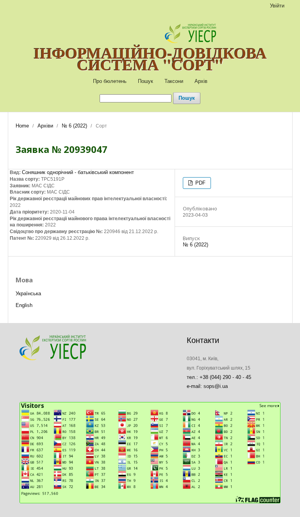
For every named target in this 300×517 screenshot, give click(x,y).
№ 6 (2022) (74, 126)
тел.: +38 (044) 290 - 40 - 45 (219, 377)
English (24, 305)
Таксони (173, 81)
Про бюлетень (110, 81)
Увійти (277, 6)
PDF (199, 183)
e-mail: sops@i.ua (207, 386)
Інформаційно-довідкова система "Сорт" (150, 58)
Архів (201, 81)
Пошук (145, 81)
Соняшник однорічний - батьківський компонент (78, 172)
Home (22, 126)
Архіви (45, 126)
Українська (28, 293)
